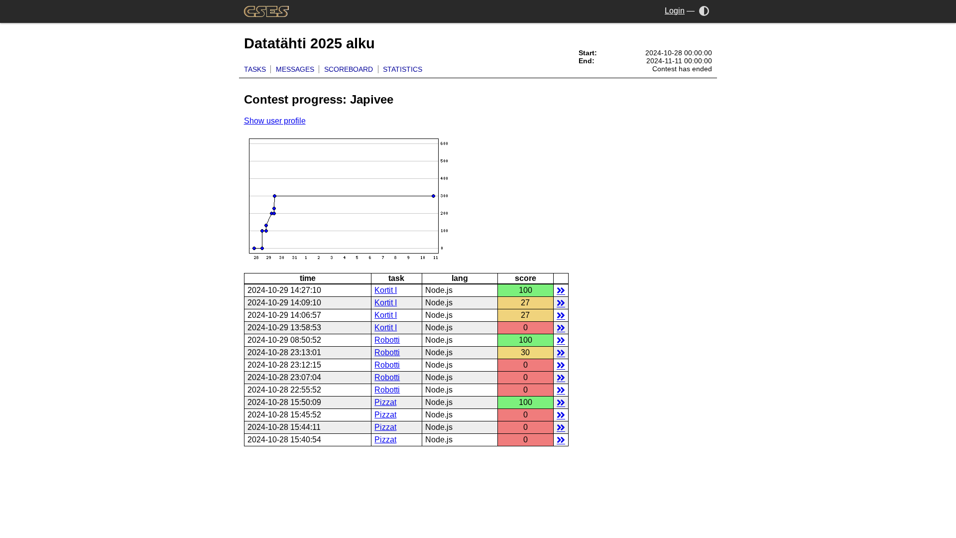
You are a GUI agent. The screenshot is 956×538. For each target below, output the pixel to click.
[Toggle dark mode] (704, 10)
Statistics (402, 69)
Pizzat (385, 402)
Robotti (387, 340)
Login (675, 10)
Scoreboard (348, 69)
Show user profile (275, 121)
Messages (295, 69)
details (561, 290)
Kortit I (385, 290)
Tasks (255, 69)
